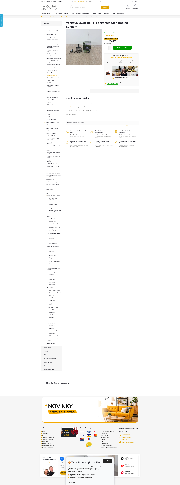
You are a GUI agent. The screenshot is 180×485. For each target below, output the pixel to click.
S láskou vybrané (105, 437)
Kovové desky (52, 282)
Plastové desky (52, 279)
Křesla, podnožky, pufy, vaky (53, 37)
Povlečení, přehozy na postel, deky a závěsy (53, 139)
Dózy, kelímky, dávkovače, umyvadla (52, 160)
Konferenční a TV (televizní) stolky (53, 58)
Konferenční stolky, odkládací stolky (53, 61)
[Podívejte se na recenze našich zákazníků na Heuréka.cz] (89, 445)
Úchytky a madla (52, 240)
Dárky (45, 355)
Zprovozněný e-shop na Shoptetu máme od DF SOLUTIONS (127, 482)
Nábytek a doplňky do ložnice (52, 122)
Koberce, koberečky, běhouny (53, 135)
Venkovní (68, 107)
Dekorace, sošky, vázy (52, 75)
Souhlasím (107, 461)
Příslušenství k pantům (54, 335)
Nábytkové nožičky (53, 204)
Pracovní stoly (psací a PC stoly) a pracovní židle (53, 176)
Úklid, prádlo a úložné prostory (52, 184)
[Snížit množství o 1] (109, 49)
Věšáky (48, 116)
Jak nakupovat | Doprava (51, 1)
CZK (135, 1)
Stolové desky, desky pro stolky (54, 249)
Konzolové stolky (51, 67)
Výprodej (46, 351)
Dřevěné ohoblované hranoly (55, 293)
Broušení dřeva (52, 310)
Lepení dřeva (51, 317)
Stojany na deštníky (51, 119)
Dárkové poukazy (48, 362)
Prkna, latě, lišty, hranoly (52, 288)
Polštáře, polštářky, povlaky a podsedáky (53, 142)
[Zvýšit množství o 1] (109, 47)
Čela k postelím (50, 125)
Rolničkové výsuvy (53, 218)
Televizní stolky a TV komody (53, 64)
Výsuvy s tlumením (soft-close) (54, 224)
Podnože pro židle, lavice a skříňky (54, 207)
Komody (49, 102)
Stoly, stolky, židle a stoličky (52, 44)
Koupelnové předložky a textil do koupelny (53, 146)
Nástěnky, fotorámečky (52, 82)
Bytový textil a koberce (51, 133)
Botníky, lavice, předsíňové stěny (53, 111)
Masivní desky (52, 272)
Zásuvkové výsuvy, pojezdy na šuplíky (53, 215)
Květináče (49, 94)
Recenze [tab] (102, 91)
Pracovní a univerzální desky (55, 261)
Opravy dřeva (51, 312)
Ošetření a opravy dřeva (52, 307)
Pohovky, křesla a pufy (51, 34)
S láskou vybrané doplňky (50, 358)
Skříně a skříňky (50, 105)
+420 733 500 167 (81, 1)
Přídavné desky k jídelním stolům (54, 264)
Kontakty (60, 1)
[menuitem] (47, 13)
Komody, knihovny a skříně (52, 97)
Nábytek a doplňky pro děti (52, 128)
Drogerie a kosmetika (50, 187)
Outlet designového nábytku (107, 431)
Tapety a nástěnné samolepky (53, 89)
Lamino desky (52, 274)
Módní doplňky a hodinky (51, 182)
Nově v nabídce (47, 347)
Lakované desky (52, 277)
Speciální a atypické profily (54, 298)
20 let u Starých (45, 433)
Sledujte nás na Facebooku (128, 439)
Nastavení (72, 482)
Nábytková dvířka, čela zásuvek (54, 233)
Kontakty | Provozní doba (48, 447)
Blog (43, 435)
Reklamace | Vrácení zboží (48, 445)
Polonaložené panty (53, 330)
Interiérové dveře (49, 189)
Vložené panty (52, 328)
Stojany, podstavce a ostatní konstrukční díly (55, 211)
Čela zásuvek (51, 238)
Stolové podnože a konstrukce (53, 199)
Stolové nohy (51, 202)
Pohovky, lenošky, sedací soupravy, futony (52, 40)
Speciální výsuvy (52, 230)
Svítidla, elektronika (50, 130)
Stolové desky (52, 251)
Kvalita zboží (45, 441)
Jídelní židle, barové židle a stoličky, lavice (53, 47)
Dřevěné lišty (51, 295)
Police (48, 114)
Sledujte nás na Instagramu (128, 442)
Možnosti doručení (110, 35)
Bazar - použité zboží (49, 369)
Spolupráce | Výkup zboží (48, 437)
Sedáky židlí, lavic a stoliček (53, 246)
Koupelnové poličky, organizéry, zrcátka (54, 153)
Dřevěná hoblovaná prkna (54, 290)
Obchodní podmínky (46, 443)
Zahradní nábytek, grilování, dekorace (52, 31)
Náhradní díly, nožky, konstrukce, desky (53, 192)
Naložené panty (52, 325)
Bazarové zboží (104, 433)
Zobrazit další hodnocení (132, 126)
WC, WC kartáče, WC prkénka (54, 163)
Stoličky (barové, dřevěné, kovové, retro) (52, 54)
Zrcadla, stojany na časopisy (53, 77)
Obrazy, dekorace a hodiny (51, 70)
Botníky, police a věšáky (51, 108)
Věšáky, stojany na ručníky (53, 166)
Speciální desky (52, 284)
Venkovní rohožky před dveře (53, 91)
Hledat (105, 7)
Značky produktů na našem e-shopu (109, 447)
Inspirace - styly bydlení (106, 445)
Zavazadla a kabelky (50, 179)
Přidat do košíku (122, 48)
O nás (42, 1)
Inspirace (46, 366)
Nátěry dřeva (51, 315)
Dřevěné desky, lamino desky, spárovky (53, 269)
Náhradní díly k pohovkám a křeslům (53, 339)
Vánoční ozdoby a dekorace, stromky (53, 86)
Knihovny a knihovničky (52, 99)
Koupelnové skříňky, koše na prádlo (53, 157)
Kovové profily (52, 300)
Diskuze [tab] (127, 91)
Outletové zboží (47, 28)
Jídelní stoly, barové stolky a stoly (53, 51)
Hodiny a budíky (50, 80)
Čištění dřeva (51, 320)
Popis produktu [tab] (78, 91)
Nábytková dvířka (52, 235)
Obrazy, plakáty (50, 72)
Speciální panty (52, 333)
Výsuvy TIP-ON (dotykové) (54, 227)
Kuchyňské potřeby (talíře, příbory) (53, 173)
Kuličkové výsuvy (52, 221)
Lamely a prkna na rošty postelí (54, 303)
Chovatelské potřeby (50, 343)
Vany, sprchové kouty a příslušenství (52, 169)
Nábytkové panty (51, 323)
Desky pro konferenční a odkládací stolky (54, 254)
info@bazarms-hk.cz (126, 437)
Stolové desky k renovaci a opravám (54, 258)
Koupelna (48, 150)
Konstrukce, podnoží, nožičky (53, 195)
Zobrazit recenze (50, 384)
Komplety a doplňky (53, 243)
